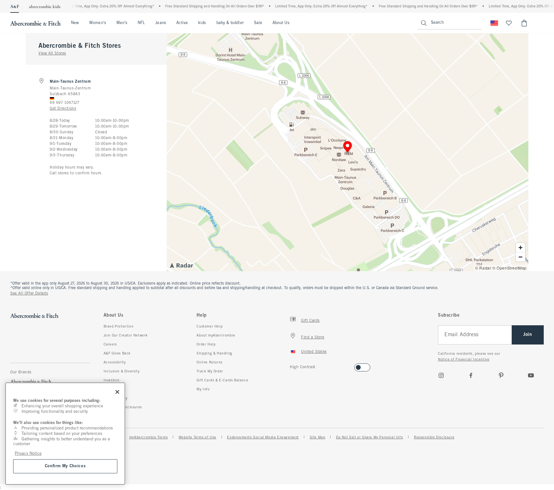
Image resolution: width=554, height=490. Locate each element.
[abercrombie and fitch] (35, 23)
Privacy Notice (28, 454)
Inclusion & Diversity (122, 371)
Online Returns (209, 362)
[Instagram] (441, 375)
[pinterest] (501, 375)
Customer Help (209, 326)
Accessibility (115, 362)
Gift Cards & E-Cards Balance (222, 380)
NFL (141, 23)
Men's (121, 23)
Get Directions (63, 109)
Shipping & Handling (214, 353)
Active (182, 23)
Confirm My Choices (65, 466)
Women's (97, 23)
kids (202, 23)
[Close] (117, 392)
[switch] (292, 365)
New (75, 23)
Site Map (317, 437)
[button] (347, 147)
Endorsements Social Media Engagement (263, 437)
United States (314, 352)
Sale (258, 23)
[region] (65, 433)
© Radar (483, 267)
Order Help (206, 344)
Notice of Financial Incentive (463, 359)
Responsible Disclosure (434, 437)
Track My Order (210, 371)
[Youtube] (531, 375)
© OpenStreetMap (509, 267)
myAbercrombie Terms (148, 437)
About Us (281, 23)
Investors (112, 380)
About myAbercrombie (216, 335)
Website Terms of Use (197, 437)
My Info (203, 389)
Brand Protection (119, 326)
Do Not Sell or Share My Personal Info (369, 437)
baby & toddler (230, 23)
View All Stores (52, 53)
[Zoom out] (520, 257)
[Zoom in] (520, 247)
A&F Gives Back (117, 353)
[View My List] (509, 23)
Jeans (160, 23)
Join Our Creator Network (126, 335)
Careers (110, 344)
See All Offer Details (29, 293)
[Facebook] (471, 375)
